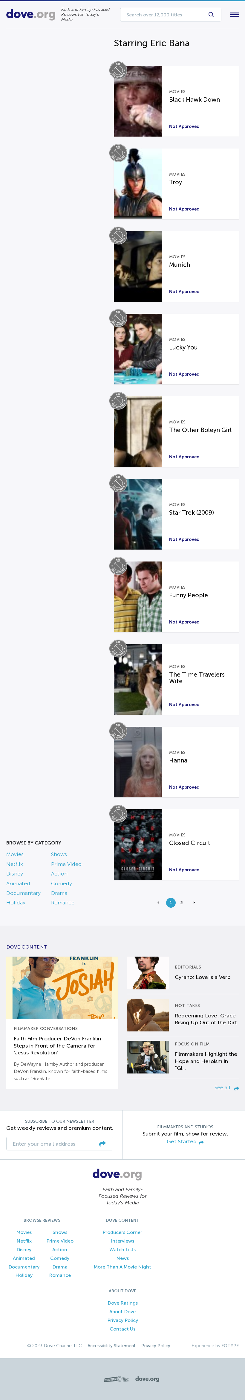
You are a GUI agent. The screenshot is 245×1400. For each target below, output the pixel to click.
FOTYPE (230, 1345)
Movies (15, 854)
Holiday (15, 903)
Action (59, 874)
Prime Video (66, 864)
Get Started (182, 1141)
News (122, 1258)
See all (223, 1087)
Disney (14, 874)
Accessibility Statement (112, 1345)
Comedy (61, 884)
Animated (18, 884)
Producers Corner (122, 1232)
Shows (59, 854)
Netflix (14, 864)
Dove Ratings (123, 1302)
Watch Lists (122, 1249)
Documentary (23, 893)
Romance (62, 903)
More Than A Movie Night (122, 1266)
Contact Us (122, 1328)
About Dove (122, 1311)
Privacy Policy (122, 1320)
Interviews (122, 1240)
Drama (59, 893)
